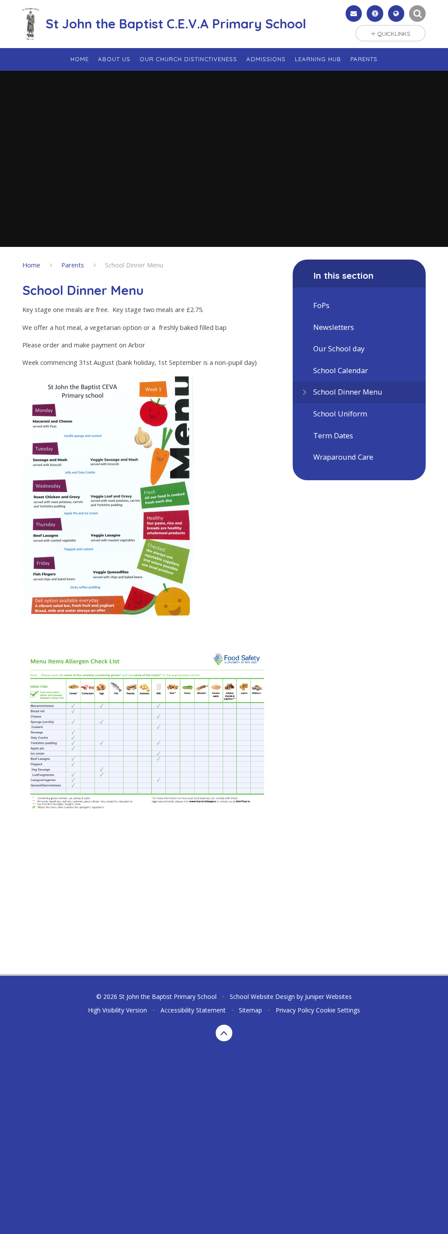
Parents (72, 264)
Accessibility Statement (193, 1010)
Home (31, 264)
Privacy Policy (295, 1010)
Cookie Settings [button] (338, 1010)
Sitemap (250, 1010)
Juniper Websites (328, 996)
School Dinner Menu (134, 264)
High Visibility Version (117, 1010)
